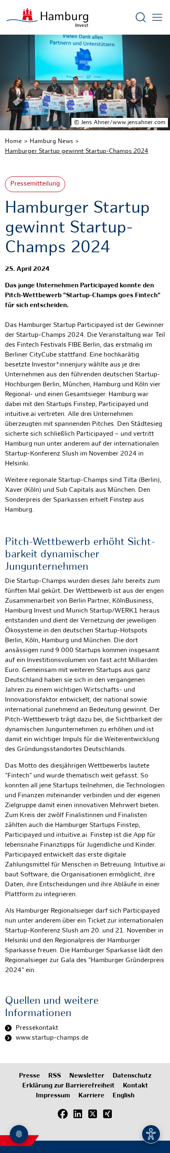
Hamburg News (51, 141)
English (124, 1096)
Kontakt (135, 1086)
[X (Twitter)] (92, 1114)
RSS (54, 1076)
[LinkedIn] (77, 1114)
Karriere (91, 1096)
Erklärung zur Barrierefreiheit (68, 1086)
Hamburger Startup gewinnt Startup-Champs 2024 (76, 151)
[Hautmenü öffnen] (157, 17)
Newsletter (86, 1076)
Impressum (53, 1096)
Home (13, 141)
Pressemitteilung (35, 184)
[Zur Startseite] (47, 17)
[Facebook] (63, 1114)
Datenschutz (132, 1076)
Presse (29, 1076)
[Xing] (107, 1114)
